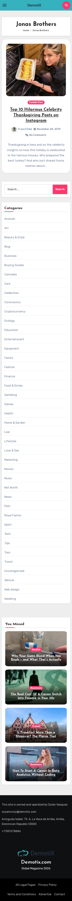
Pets (7, 506)
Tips (7, 543)
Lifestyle (10, 441)
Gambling (10, 395)
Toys (7, 552)
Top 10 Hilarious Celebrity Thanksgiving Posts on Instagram (36, 115)
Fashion (9, 367)
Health (8, 413)
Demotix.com (36, 862)
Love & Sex (11, 450)
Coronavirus (12, 302)
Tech (7, 534)
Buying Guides (14, 265)
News (8, 496)
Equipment (11, 348)
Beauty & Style (14, 237)
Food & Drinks (13, 385)
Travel (8, 561)
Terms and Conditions (21, 894)
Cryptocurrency (15, 311)
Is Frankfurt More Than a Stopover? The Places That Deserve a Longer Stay (36, 736)
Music (8, 478)
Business (10, 256)
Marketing (11, 459)
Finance (9, 376)
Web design (12, 589)
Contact (59, 894)
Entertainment (14, 339)
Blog (7, 246)
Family (8, 357)
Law (7, 432)
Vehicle (9, 580)
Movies (8, 469)
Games (8, 404)
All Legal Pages (25, 884)
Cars (7, 283)
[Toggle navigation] (4, 5)
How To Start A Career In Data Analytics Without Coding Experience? (36, 774)
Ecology (9, 320)
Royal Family (12, 515)
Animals (9, 218)
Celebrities (36, 102)
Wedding (10, 598)
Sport (8, 524)
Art (6, 228)
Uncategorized (14, 571)
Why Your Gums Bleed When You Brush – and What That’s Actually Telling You (36, 659)
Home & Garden (14, 422)
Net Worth (11, 487)
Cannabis (10, 274)
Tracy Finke (25, 129)
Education (11, 330)
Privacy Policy (47, 884)
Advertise (45, 894)
